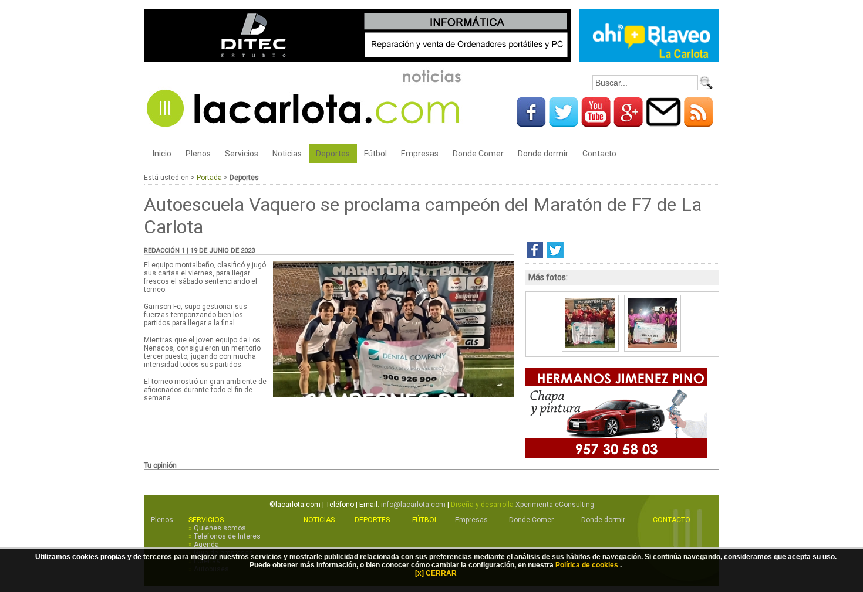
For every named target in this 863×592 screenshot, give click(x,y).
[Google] (628, 122)
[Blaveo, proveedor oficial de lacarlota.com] (649, 59)
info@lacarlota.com (413, 505)
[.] (393, 395)
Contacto (599, 153)
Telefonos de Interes (227, 536)
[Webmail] (663, 122)
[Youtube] (596, 122)
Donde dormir (543, 153)
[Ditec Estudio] (357, 59)
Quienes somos (220, 528)
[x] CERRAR (436, 573)
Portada (209, 177)
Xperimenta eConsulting (554, 505)
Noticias (287, 153)
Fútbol (375, 153)
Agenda (206, 544)
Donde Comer (478, 153)
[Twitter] (563, 122)
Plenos (198, 153)
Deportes (333, 153)
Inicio (161, 153)
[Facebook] (531, 122)
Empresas (420, 153)
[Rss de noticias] (698, 122)
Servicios (241, 153)
